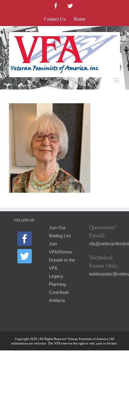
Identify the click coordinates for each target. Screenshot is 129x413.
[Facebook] (24, 239)
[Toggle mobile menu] (117, 80)
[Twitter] (24, 256)
